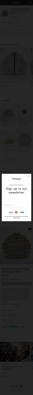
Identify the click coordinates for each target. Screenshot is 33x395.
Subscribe (27, 205)
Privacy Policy (16, 217)
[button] (29, 176)
